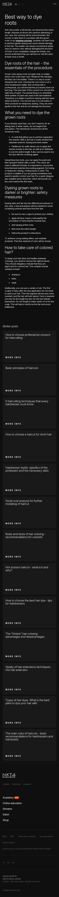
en (16, 4)
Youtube (6, 784)
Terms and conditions (27, 836)
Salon (6, 814)
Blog (4, 836)
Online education (12, 803)
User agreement (46, 836)
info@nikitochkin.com (11, 890)
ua (23, 4)
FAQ (12, 836)
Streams (7, 808)
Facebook (16, 784)
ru (19, 4)
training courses (24, 40)
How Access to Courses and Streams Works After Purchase (27, 849)
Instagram (27, 784)
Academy (10, 797)
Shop (6, 820)
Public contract (9, 843)
